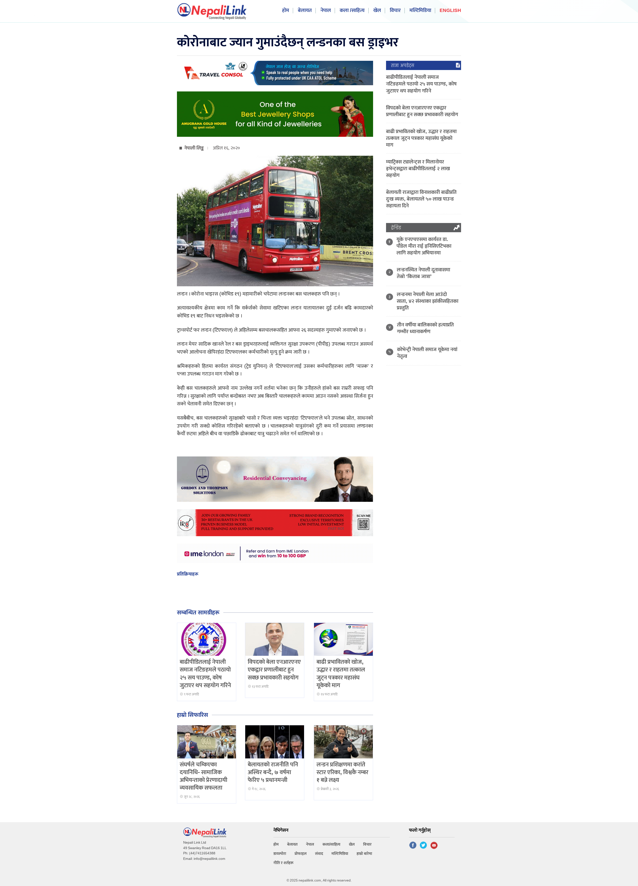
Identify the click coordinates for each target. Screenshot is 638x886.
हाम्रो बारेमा (364, 853)
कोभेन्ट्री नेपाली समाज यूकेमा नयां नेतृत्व (427, 353)
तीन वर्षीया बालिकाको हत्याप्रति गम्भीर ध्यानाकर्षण (425, 328)
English (450, 10)
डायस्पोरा (279, 853)
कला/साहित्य (331, 844)
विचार (395, 10)
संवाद (319, 853)
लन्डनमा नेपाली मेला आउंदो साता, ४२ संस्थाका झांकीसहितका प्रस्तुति (427, 301)
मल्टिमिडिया (420, 10)
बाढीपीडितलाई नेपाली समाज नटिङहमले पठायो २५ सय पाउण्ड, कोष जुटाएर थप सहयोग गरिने (205, 673)
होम (285, 10)
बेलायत (305, 10)
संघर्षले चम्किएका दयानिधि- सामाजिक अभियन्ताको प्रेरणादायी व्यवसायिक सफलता (203, 776)
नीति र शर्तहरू (283, 863)
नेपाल (325, 10)
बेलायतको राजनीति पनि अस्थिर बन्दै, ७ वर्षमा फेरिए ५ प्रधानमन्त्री (273, 772)
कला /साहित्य (352, 10)
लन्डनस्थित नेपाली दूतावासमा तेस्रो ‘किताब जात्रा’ (423, 273)
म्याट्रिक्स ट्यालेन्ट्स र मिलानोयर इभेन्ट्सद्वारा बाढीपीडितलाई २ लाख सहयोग (418, 168)
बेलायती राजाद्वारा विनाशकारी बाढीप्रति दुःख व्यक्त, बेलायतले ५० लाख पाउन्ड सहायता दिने (421, 199)
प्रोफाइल (301, 853)
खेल (377, 10)
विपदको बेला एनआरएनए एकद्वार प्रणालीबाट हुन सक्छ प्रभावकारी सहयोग (274, 669)
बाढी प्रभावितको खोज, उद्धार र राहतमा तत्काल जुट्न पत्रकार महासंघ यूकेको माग (341, 673)
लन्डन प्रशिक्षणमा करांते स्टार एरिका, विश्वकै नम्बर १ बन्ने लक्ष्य (342, 772)
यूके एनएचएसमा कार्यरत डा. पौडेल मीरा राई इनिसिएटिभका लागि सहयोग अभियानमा (424, 246)
